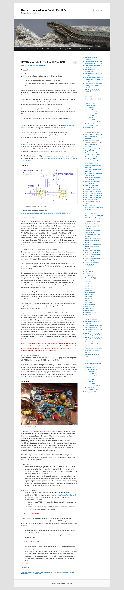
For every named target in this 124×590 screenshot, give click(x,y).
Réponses (42, 574)
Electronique (31, 572)
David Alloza (41, 65)
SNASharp (92, 125)
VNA (92, 115)
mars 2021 (88, 276)
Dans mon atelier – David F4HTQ (43, 10)
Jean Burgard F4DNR (66, 49)
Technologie (46, 572)
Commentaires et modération (93, 99)
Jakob (86, 185)
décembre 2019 (89, 278)
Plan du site (40, 49)
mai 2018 (87, 300)
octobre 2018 (89, 294)
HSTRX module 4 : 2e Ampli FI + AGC (43, 62)
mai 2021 (87, 274)
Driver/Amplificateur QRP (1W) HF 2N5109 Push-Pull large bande (94, 210)
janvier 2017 (88, 308)
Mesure (91, 107)
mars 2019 (88, 290)
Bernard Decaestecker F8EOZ (83, 49)
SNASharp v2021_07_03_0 (92, 57)
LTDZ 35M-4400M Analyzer (93, 65)
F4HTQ (23, 574)
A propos (31, 49)
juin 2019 (87, 284)
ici (28, 563)
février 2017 (88, 306)
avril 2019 (88, 288)
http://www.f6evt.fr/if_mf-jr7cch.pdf (65, 495)
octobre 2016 (89, 310)
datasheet (24, 144)
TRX (47, 49)
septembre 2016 (89, 312)
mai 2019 (87, 286)
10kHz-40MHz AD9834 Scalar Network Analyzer (93, 240)
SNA (92, 109)
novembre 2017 (89, 304)
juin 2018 (87, 298)
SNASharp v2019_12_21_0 (92, 69)
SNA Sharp (97, 189)
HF (26, 574)
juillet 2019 (88, 282)
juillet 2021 (88, 272)
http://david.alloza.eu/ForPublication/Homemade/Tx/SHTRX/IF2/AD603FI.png (45, 213)
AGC (66, 572)
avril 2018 (88, 302)
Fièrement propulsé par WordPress (62, 583)
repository (88, 149)
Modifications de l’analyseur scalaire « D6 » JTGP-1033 (93, 226)
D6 (94, 111)
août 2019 (88, 280)
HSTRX (37, 572)
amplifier (70, 572)
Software (54, 49)
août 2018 (88, 296)
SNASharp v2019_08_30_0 (92, 73)
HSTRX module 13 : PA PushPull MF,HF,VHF (94, 136)
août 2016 (88, 314)
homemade (30, 574)
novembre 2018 (89, 292)
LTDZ (95, 113)
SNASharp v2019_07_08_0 (92, 90)
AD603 (63, 572)
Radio (41, 572)
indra (86, 165)
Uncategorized (89, 127)
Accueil (23, 49)
